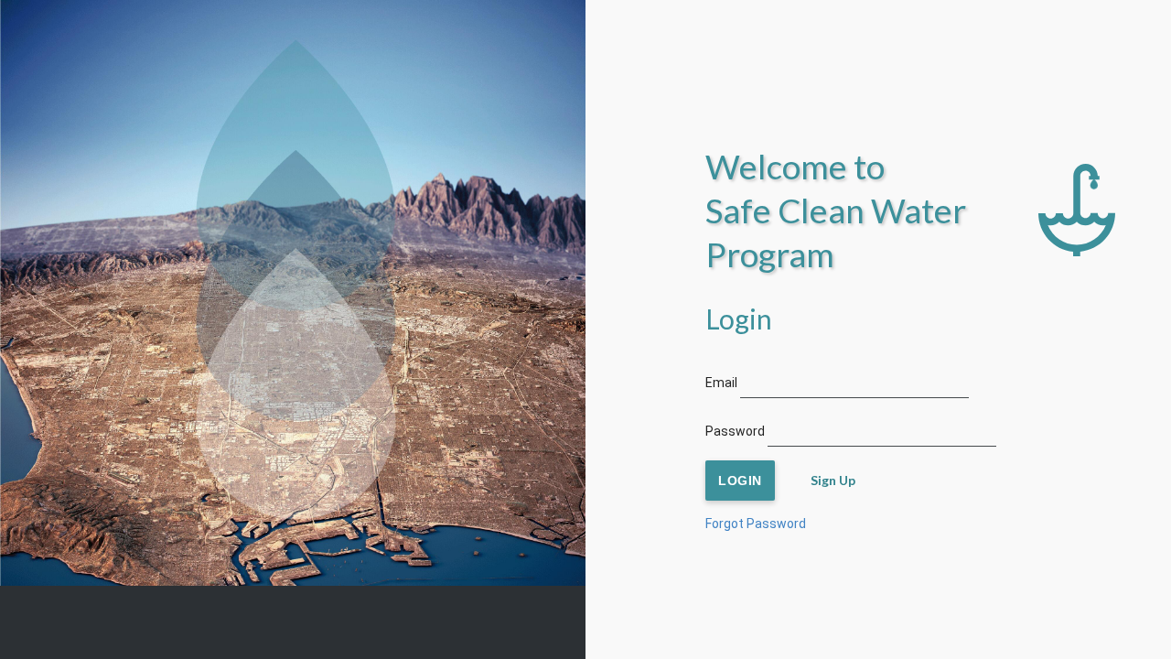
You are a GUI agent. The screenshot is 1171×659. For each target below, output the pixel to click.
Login (740, 480)
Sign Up (833, 480)
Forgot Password (755, 523)
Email (721, 382)
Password (735, 431)
